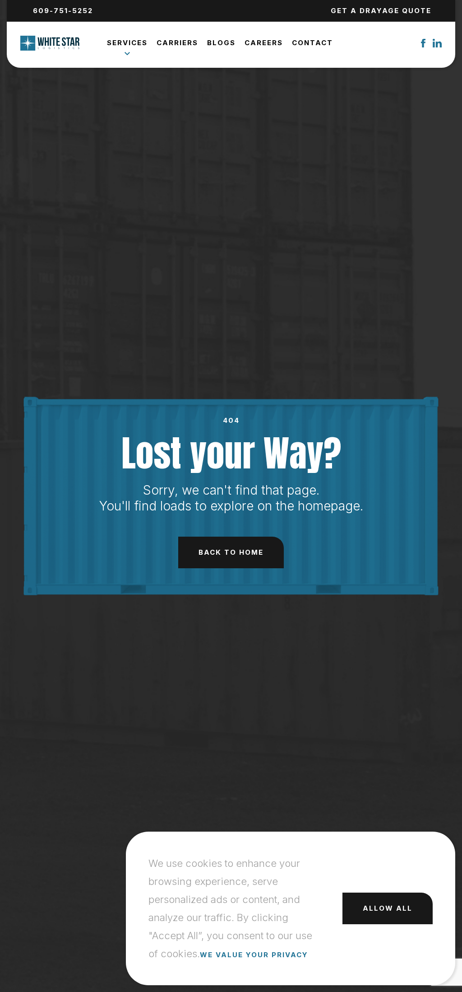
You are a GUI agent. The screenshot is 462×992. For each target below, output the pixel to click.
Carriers (177, 42)
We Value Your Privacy (254, 954)
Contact (312, 42)
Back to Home (231, 552)
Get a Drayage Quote (381, 10)
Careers (264, 42)
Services (127, 42)
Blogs (221, 42)
